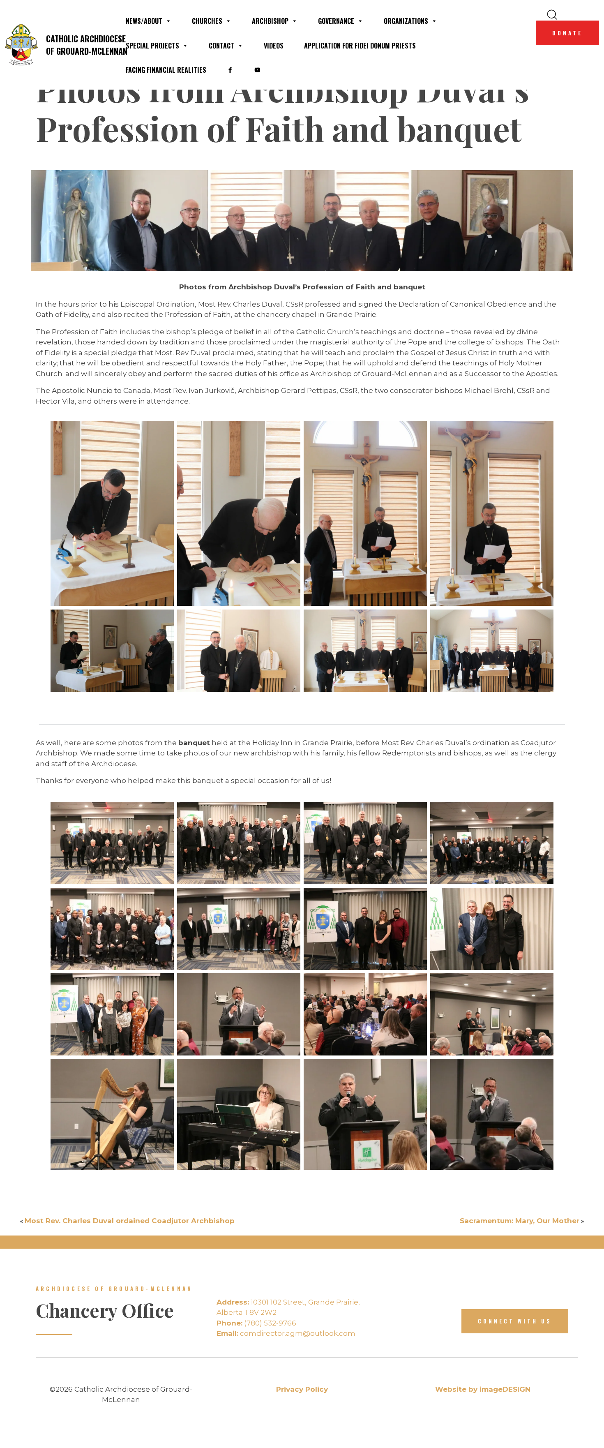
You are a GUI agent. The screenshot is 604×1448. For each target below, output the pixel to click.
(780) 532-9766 (256, 1323)
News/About (144, 21)
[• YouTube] (257, 70)
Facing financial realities (166, 70)
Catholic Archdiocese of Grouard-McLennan (80, 44)
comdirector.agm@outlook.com (286, 1333)
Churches (207, 21)
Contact (221, 46)
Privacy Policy (302, 1389)
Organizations (406, 21)
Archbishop (270, 21)
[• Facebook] (230, 70)
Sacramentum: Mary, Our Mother (519, 1221)
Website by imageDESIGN (482, 1389)
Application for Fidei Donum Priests (360, 46)
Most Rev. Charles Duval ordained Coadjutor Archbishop (130, 1221)
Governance (336, 21)
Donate (567, 33)
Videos (274, 46)
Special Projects (152, 46)
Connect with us (515, 1321)
